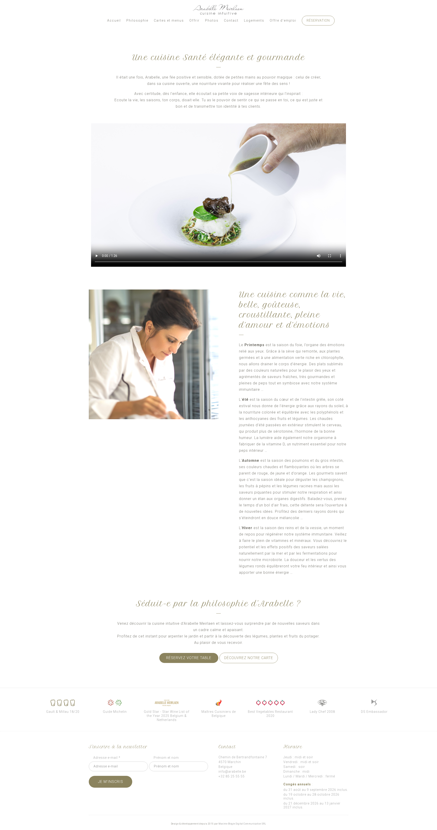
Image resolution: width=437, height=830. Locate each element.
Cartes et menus (169, 20)
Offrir (194, 20)
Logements (254, 20)
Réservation (318, 20)
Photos (211, 20)
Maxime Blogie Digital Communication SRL (242, 823)
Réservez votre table (188, 658)
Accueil (114, 20)
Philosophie (137, 20)
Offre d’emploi (283, 20)
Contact (231, 20)
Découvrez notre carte (248, 658)
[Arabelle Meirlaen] (218, 9)
